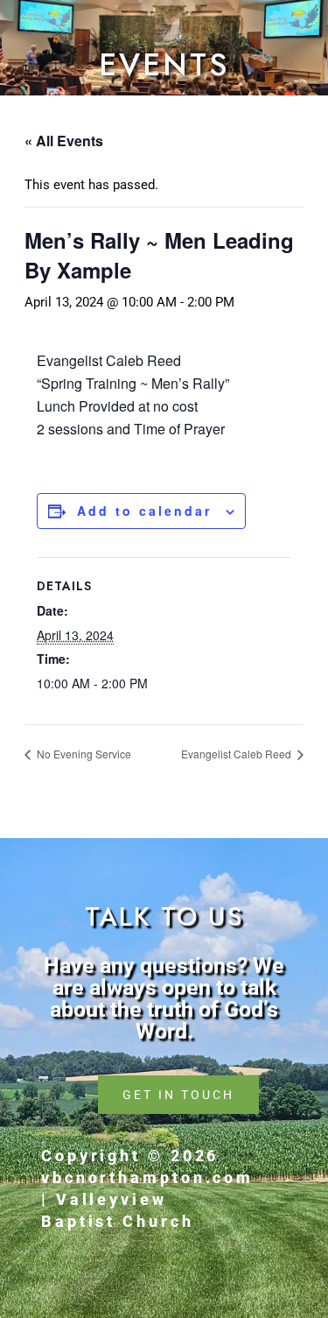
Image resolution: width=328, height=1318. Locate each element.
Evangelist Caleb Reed (237, 753)
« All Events (63, 140)
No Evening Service (82, 753)
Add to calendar (144, 510)
